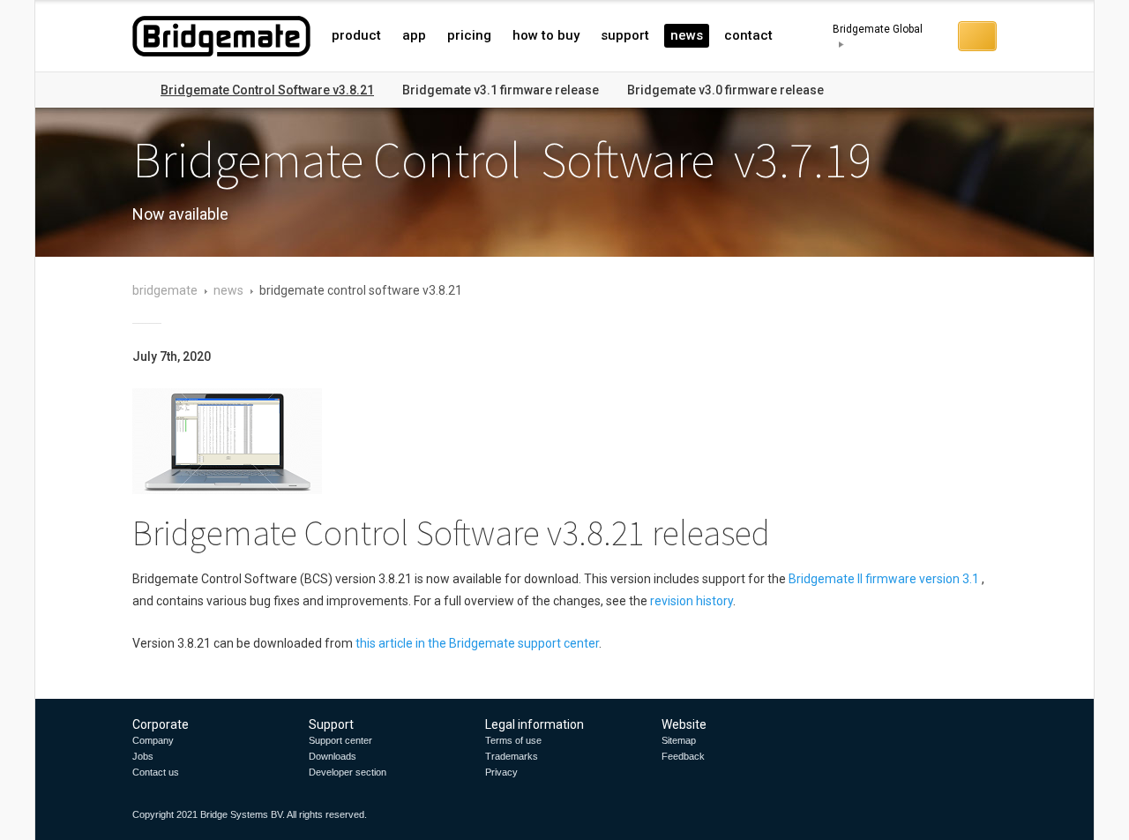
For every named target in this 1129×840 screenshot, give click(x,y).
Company (153, 740)
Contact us (155, 772)
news (686, 35)
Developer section (347, 772)
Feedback (683, 756)
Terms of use (513, 740)
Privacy (501, 772)
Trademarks (511, 756)
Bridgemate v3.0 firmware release (725, 90)
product (356, 35)
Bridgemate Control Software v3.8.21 (267, 90)
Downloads (332, 756)
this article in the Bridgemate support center (477, 643)
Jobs (142, 756)
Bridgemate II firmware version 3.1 (884, 579)
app (414, 35)
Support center (340, 740)
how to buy (545, 35)
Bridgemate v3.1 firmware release (500, 90)
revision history (691, 601)
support (625, 35)
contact (748, 35)
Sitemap (679, 740)
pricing (469, 35)
